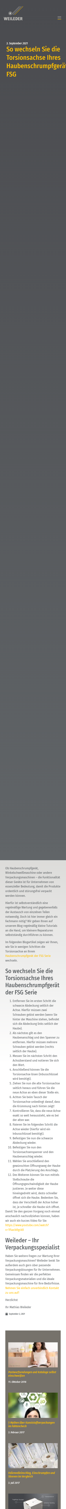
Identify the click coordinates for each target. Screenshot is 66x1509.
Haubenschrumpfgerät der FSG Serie (28, 956)
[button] (59, 18)
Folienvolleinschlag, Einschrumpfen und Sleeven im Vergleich (31, 1474)
